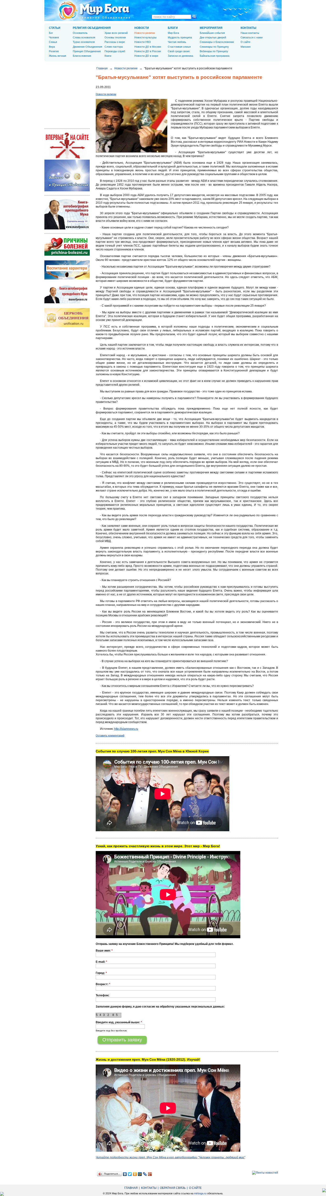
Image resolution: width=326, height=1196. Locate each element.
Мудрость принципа (180, 37)
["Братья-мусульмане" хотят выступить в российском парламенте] (131, 151)
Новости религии (125, 68)
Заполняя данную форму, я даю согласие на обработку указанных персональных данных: (160, 1006)
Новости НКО (142, 42)
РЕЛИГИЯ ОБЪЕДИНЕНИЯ (92, 28)
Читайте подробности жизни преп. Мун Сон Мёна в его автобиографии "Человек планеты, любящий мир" (170, 1157)
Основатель (80, 32)
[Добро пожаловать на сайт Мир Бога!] (67, 157)
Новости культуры (145, 37)
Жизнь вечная (57, 55)
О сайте (245, 42)
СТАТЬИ (54, 28)
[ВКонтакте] (124, 1174)
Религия (54, 51)
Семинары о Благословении (217, 42)
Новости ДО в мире (146, 55)
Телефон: (102, 995)
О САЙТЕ (195, 1188)
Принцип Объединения (87, 51)
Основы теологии (115, 37)
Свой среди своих (179, 51)
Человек (54, 37)
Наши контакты (250, 32)
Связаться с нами (252, 37)
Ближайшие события (212, 32)
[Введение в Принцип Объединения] (67, 190)
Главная (102, 68)
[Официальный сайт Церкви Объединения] (67, 326)
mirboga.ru (200, 1193)
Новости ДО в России (147, 51)
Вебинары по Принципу (214, 51)
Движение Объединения (87, 46)
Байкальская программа (214, 55)
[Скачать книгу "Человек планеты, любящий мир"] (67, 228)
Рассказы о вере (115, 42)
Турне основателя (84, 42)
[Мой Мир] (139, 1174)
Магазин (246, 46)
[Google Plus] (149, 1174)
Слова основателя (84, 37)
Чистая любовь (177, 42)
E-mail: (101, 961)
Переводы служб (115, 51)
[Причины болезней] (67, 254)
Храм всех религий (116, 32)
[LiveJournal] (144, 1174)
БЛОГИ (173, 28)
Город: (101, 973)
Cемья (53, 42)
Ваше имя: (104, 950)
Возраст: (103, 984)
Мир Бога (173, 32)
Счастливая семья (179, 46)
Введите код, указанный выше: (119, 1022)
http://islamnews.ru (126, 728)
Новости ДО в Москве (147, 46)
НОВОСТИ (141, 28)
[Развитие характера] (67, 278)
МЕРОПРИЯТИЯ (211, 28)
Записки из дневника (180, 55)
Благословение (82, 55)
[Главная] (94, 10)
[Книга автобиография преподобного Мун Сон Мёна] (67, 302)
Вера (52, 46)
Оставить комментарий (110, 735)
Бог (51, 32)
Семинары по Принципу (214, 46)
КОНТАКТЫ (248, 28)
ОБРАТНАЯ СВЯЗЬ (173, 1188)
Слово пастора (114, 46)
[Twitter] (129, 1174)
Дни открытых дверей (213, 37)
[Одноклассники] (134, 1174)
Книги (108, 55)
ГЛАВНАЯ (131, 1188)
